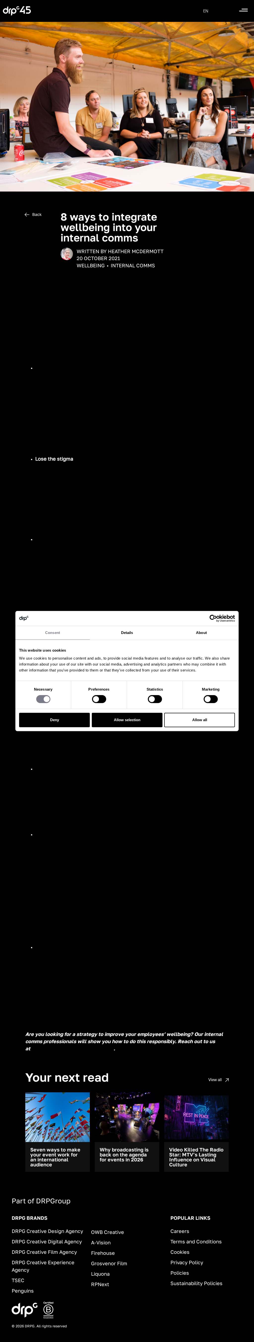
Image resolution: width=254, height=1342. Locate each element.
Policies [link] (179, 1273)
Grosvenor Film (109, 1263)
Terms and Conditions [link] (196, 1241)
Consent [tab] (52, 633)
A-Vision (101, 1242)
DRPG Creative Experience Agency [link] (43, 1266)
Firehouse (103, 1253)
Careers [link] (179, 1231)
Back (36, 214)
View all (215, 1079)
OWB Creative (107, 1232)
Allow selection (127, 720)
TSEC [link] (18, 1280)
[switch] (99, 699)
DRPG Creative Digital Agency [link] (47, 1241)
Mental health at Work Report (144, 459)
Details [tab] (127, 633)
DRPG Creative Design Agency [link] (47, 1231)
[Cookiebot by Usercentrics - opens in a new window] (213, 618)
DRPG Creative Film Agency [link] (44, 1252)
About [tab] (201, 633)
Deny (54, 720)
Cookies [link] (180, 1252)
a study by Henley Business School (79, 874)
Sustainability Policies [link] (196, 1283)
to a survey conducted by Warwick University (107, 331)
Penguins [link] (23, 1291)
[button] (206, 11)
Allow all (199, 720)
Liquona (100, 1274)
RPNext (100, 1284)
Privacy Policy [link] (186, 1262)
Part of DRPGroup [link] (41, 1201)
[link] (16, 11)
